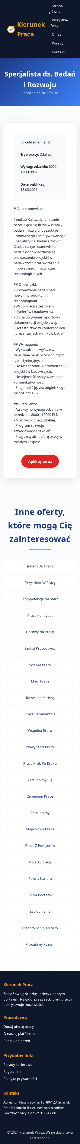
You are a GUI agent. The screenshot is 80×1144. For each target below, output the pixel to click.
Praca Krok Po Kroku (40, 763)
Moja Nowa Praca (40, 829)
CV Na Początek (40, 895)
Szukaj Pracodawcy (40, 648)
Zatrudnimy (40, 812)
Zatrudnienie (40, 911)
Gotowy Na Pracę (40, 632)
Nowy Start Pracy (40, 747)
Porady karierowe (17, 1064)
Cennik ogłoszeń (16, 1040)
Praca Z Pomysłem (40, 845)
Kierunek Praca (31, 29)
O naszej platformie (19, 1033)
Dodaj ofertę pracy (18, 1026)
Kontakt (58, 52)
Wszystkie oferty (58, 23)
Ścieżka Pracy (40, 665)
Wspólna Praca (40, 730)
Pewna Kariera (40, 878)
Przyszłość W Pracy (40, 582)
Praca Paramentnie (40, 714)
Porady (57, 43)
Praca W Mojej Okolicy (40, 928)
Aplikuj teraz (40, 461)
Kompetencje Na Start (40, 599)
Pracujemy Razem (40, 944)
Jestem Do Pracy (40, 566)
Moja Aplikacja (40, 862)
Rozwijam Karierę (40, 697)
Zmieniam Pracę (40, 796)
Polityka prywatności (20, 1078)
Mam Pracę (40, 681)
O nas (56, 34)
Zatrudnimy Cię (40, 780)
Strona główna (55, 9)
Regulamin (12, 1071)
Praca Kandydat (40, 615)
